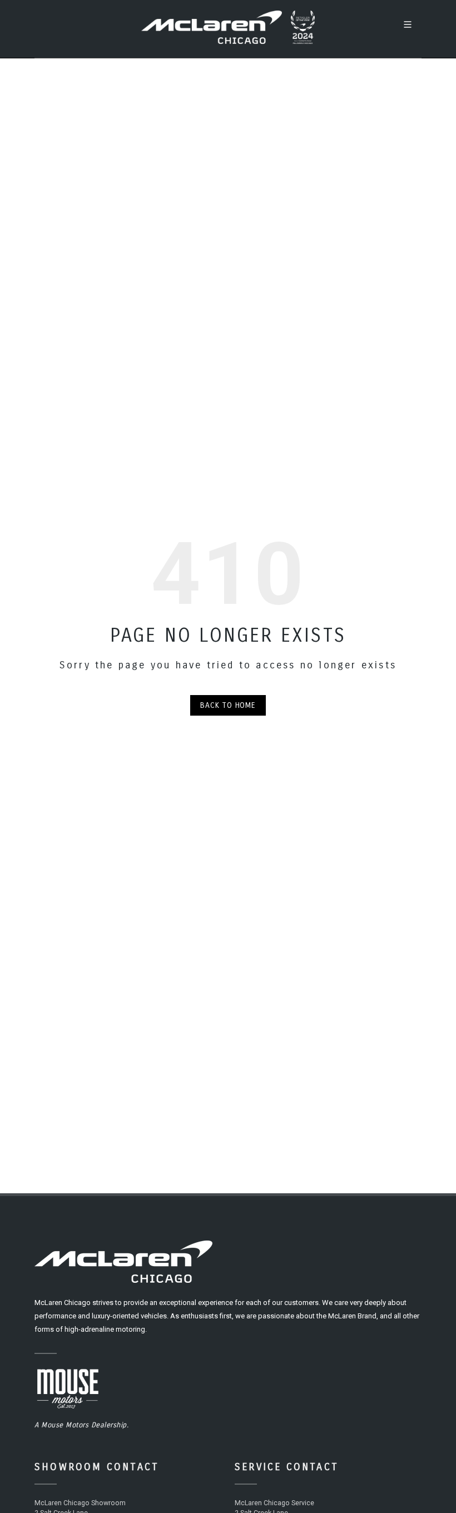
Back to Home (228, 705)
